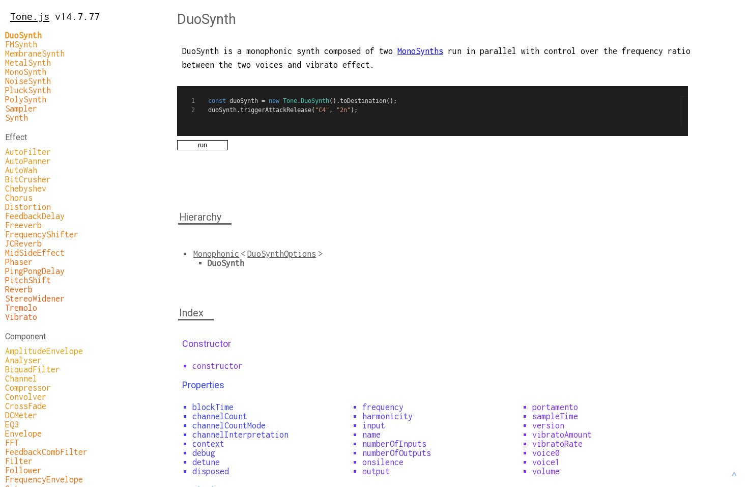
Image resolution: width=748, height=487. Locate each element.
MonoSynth (25, 71)
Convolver (25, 396)
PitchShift (28, 280)
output (376, 471)
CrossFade (25, 406)
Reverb (19, 289)
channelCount (219, 416)
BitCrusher (28, 179)
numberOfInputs (394, 443)
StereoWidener (35, 298)
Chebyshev (25, 188)
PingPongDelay (35, 271)
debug (203, 452)
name (371, 434)
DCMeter (21, 415)
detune (206, 462)
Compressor (28, 387)
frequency (383, 407)
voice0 (546, 452)
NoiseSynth (28, 81)
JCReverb (23, 243)
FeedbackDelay (35, 216)
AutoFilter (28, 151)
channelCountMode (229, 425)
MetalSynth (28, 62)
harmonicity (387, 416)
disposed (210, 471)
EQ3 (12, 424)
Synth (16, 117)
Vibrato (21, 316)
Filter (19, 461)
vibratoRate (557, 443)
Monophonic (216, 253)
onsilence (383, 462)
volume (546, 471)
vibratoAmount (562, 434)
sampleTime (555, 416)
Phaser (19, 261)
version (548, 425)
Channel (21, 378)
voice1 (546, 462)
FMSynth (21, 44)
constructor (217, 365)
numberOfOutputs (396, 452)
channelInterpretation (240, 434)
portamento (555, 407)
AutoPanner (28, 161)
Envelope (23, 433)
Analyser (23, 360)
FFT (12, 442)
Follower (23, 470)
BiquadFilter (32, 369)
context (208, 443)
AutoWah (21, 170)
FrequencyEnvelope (44, 479)
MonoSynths (420, 51)
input (373, 425)
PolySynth (25, 99)
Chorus (19, 197)
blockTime (213, 407)
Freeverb (23, 225)
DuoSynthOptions (281, 253)
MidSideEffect (35, 252)
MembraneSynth (35, 53)
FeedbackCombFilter (46, 451)
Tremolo (21, 307)
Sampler (21, 108)
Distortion (28, 206)
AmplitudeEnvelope (44, 351)
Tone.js (29, 16)
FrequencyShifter (41, 234)
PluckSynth (28, 90)
